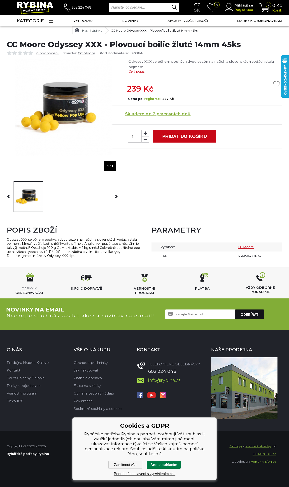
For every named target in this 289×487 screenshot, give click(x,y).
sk (197, 10)
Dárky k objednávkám (259, 20)
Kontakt (13, 370)
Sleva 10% (15, 401)
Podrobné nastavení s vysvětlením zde (144, 474)
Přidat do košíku (184, 136)
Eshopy (235, 446)
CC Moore (86, 53)
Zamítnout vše (125, 465)
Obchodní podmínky (91, 362)
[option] (28, 196)
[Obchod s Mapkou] (244, 388)
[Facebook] (140, 395)
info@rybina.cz (164, 380)
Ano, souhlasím (163, 465)
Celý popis (136, 71)
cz (197, 4)
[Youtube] (151, 395)
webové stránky (258, 446)
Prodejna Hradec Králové (28, 362)
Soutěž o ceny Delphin (25, 378)
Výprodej (83, 20)
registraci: (152, 99)
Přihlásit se (243, 5)
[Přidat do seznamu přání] (276, 84)
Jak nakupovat (86, 370)
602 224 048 (81, 7)
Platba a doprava (88, 378)
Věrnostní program (22, 393)
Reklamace (83, 401)
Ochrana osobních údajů (94, 393)
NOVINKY (130, 20)
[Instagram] (163, 395)
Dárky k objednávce (24, 385)
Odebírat (249, 314)
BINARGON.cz (264, 454)
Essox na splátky (87, 385)
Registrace (243, 9)
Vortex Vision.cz (263, 461)
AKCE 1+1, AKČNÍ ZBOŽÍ (188, 20)
